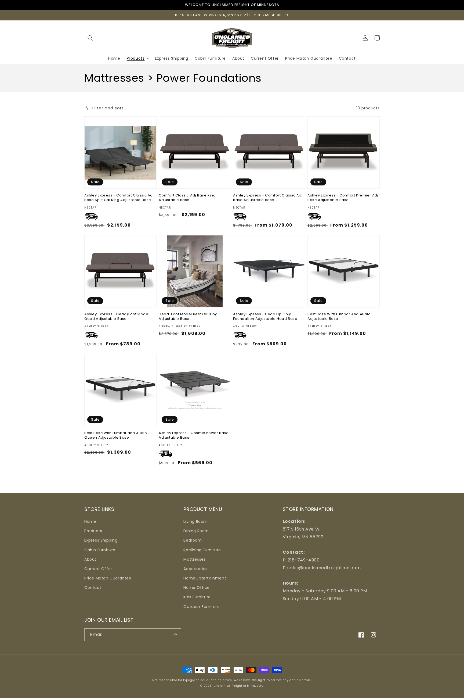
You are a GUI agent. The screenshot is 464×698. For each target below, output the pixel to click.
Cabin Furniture (99, 550)
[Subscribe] (175, 634)
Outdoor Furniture (201, 606)
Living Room (195, 521)
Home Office (196, 587)
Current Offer (98, 568)
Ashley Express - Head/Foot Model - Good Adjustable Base (118, 316)
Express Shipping (101, 540)
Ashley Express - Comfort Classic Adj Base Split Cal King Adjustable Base (119, 197)
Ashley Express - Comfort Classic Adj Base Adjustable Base (268, 197)
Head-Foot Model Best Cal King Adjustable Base (188, 316)
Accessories (195, 568)
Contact (92, 587)
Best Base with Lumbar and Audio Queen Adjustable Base (115, 435)
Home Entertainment (204, 578)
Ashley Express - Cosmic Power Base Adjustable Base (194, 435)
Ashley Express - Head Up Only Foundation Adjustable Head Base (265, 316)
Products (93, 531)
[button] (90, 38)
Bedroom (192, 540)
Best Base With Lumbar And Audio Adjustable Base (339, 316)
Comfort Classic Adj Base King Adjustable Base (187, 197)
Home (90, 521)
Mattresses (194, 559)
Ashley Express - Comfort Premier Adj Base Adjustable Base (342, 197)
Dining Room (196, 531)
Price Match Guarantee (108, 578)
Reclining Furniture (202, 550)
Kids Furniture (197, 597)
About (90, 559)
